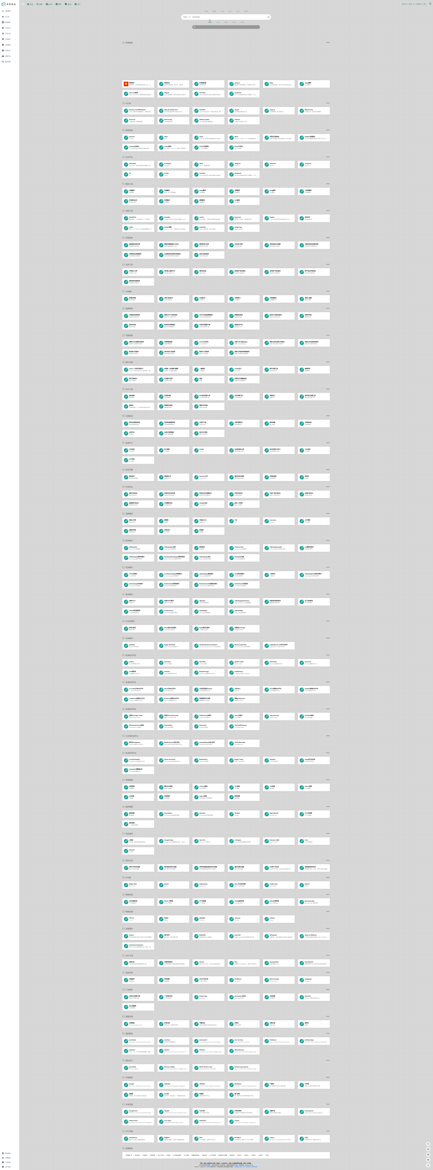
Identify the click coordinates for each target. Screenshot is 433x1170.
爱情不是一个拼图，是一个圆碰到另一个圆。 (414, 4)
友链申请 (248, 1167)
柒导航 (168, 1155)
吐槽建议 (236, 1167)
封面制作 (232, 1155)
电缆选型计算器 (222, 1155)
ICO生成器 (213, 1155)
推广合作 (242, 1167)
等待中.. (240, 1155)
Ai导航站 (145, 1155)
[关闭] (257, 27)
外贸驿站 (207, 1167)
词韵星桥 (204, 1155)
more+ (328, 42)
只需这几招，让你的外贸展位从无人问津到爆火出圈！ (211, 27)
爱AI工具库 (161, 1155)
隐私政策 (254, 1167)
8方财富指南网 (177, 1155)
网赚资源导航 (195, 1155)
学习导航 (186, 1155)
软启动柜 (137, 1155)
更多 (267, 1155)
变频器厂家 (129, 1155)
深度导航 (152, 1155)
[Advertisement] (226, 63)
